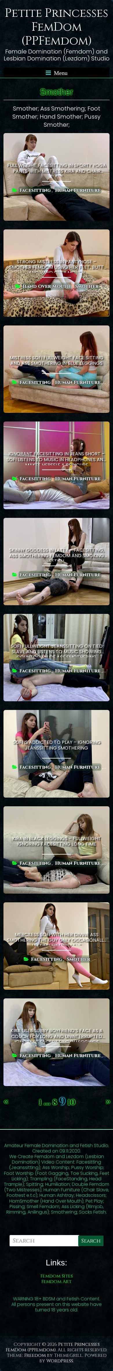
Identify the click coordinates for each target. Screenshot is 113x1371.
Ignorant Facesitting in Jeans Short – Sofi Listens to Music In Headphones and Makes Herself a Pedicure (56, 457)
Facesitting (35, 190)
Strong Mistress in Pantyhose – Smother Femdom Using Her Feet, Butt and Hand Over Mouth (56, 265)
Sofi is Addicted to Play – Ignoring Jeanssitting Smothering (57, 745)
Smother (87, 286)
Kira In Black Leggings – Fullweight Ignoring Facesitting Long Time (56, 841)
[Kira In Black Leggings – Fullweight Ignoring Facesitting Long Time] (56, 810)
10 (71, 1102)
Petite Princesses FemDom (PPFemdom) (56, 27)
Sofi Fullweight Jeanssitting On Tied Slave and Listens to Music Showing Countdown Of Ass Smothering (57, 650)
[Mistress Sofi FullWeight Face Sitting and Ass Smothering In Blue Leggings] (56, 329)
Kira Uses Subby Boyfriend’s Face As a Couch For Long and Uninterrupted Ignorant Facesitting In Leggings (56, 1034)
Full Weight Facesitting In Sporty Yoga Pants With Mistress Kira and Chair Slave (56, 169)
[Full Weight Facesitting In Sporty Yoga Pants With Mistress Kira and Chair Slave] (56, 137)
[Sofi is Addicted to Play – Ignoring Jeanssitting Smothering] (56, 714)
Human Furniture (78, 190)
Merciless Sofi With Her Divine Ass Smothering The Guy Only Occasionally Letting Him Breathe (56, 938)
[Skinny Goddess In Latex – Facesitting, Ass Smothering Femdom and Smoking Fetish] (56, 522)
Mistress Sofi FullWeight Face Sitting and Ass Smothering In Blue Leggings (56, 360)
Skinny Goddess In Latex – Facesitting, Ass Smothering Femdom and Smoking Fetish (56, 554)
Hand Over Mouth (47, 286)
